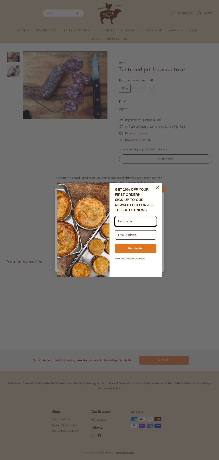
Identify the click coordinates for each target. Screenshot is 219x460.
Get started (135, 248)
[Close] (157, 187)
